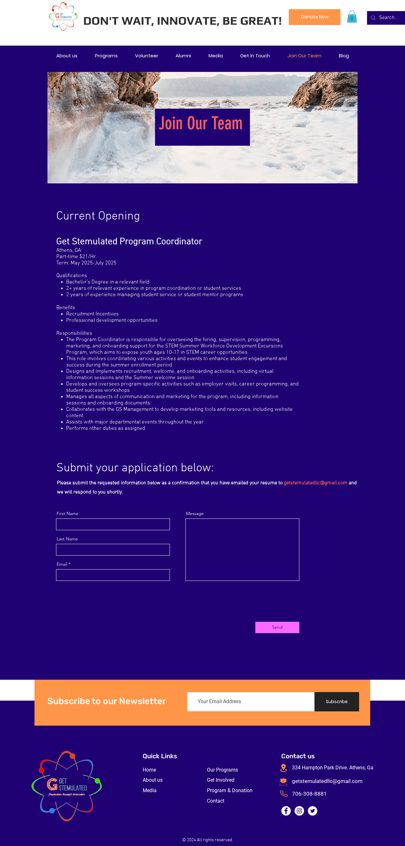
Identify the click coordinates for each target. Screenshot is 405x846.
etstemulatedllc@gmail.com (329, 781)
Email (62, 564)
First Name (67, 513)
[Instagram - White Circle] (299, 811)
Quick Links (160, 756)
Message (195, 513)
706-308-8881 (309, 794)
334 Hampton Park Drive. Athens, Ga (332, 768)
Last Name (67, 539)
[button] (352, 16)
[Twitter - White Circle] (312, 811)
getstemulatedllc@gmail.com (315, 483)
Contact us (298, 756)
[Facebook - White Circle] (286, 811)
